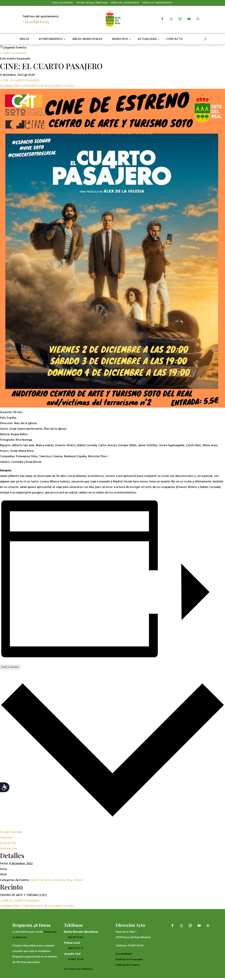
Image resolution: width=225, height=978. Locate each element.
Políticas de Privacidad (129, 959)
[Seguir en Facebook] (162, 19)
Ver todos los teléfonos (78, 969)
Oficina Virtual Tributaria (92, 3)
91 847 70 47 (76, 959)
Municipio (120, 39)
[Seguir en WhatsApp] (198, 19)
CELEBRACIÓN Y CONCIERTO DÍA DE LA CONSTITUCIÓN (37, 86)
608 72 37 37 (75, 948)
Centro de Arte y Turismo (47, 880)
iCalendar (6, 837)
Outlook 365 (8, 843)
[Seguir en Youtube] (189, 19)
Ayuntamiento (51, 39)
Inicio (24, 39)
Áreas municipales (87, 39)
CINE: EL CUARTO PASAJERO (19, 80)
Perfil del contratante (125, 3)
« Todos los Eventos (13, 53)
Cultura (77, 880)
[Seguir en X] (171, 19)
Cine (68, 880)
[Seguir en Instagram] (180, 19)
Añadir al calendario (10, 667)
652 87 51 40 (75, 937)
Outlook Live (8, 848)
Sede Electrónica (63, 3)
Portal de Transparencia (157, 3)
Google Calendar (11, 832)
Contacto (174, 39)
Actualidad (147, 39)
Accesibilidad (124, 954)
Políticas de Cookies (128, 965)
